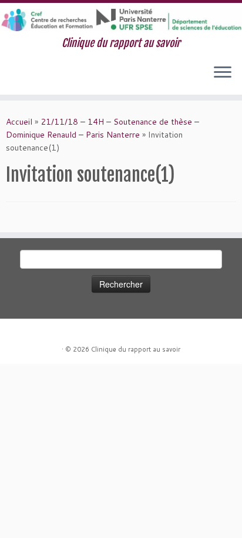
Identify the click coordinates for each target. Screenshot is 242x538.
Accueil (19, 122)
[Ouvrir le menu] (222, 73)
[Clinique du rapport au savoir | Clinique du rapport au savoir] (121, 20)
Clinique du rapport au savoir (135, 349)
